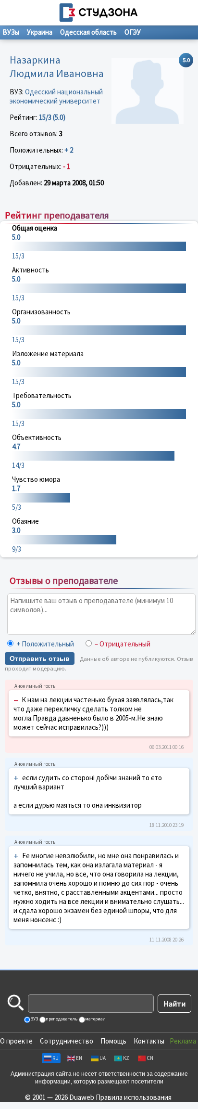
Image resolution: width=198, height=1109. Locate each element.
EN (79, 1058)
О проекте (16, 1040)
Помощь (113, 1040)
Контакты (149, 1040)
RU (55, 1058)
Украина (39, 32)
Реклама (183, 1040)
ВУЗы (10, 32)
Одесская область (88, 32)
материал (95, 1019)
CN (150, 1058)
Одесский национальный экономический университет (56, 96)
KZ (126, 1058)
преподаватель (61, 1019)
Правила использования (134, 1097)
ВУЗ (33, 1019)
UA (102, 1058)
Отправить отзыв (40, 658)
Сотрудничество (66, 1040)
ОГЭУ (132, 32)
